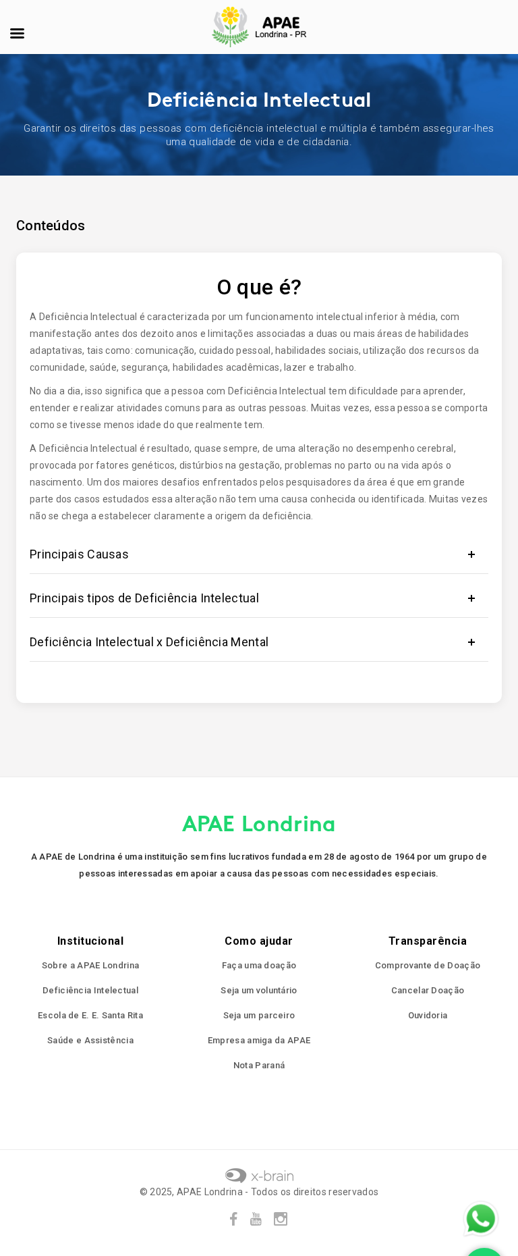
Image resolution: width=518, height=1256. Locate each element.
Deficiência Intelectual (90, 990)
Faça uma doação (259, 965)
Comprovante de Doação (427, 965)
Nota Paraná (259, 1065)
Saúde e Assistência (90, 1040)
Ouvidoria (428, 1015)
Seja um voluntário (259, 990)
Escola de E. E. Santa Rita (90, 1015)
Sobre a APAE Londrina (90, 965)
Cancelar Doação (428, 990)
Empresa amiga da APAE (259, 1040)
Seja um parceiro (259, 1015)
